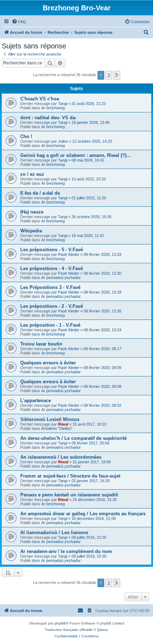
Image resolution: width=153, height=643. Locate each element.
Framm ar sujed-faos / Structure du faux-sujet (70, 476)
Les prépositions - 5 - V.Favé (51, 249)
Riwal (63, 424)
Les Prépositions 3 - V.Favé (50, 287)
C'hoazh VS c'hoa (39, 98)
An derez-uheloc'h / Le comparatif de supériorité (73, 438)
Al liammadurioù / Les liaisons (54, 532)
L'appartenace (35, 400)
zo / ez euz (32, 174)
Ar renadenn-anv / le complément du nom (66, 551)
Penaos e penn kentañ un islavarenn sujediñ (69, 494)
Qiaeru (102, 630)
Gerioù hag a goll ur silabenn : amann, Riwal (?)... (75, 155)
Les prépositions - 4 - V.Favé (51, 268)
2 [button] (108, 75)
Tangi (62, 103)
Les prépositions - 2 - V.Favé (51, 306)
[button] (116, 75)
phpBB (60, 623)
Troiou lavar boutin (41, 344)
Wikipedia (31, 230)
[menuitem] (19, 21)
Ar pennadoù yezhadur (61, 277)
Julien (63, 141)
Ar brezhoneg (53, 108)
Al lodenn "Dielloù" (56, 428)
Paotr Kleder (68, 254)
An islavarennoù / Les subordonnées (60, 457)
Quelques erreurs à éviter (48, 362)
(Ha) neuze (31, 212)
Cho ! (26, 136)
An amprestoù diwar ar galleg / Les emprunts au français (83, 513)
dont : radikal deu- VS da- (48, 117)
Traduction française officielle (69, 630)
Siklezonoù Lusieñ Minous (49, 419)
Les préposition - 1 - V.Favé (50, 325)
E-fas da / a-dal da (40, 193)
